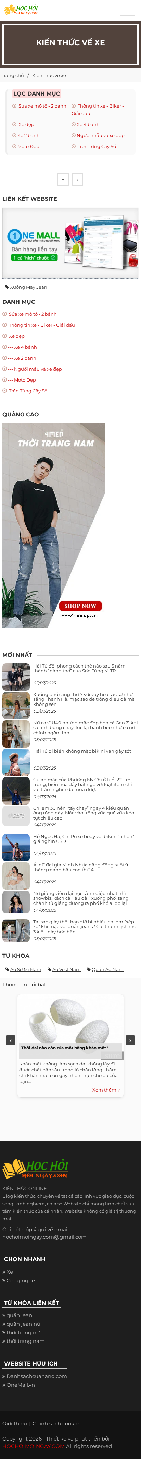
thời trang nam (26, 1341)
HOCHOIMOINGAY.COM (33, 1446)
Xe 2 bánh (28, 135)
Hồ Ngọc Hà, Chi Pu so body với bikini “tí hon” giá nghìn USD (83, 839)
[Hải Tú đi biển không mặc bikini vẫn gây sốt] (16, 765)
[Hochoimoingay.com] (20, 12)
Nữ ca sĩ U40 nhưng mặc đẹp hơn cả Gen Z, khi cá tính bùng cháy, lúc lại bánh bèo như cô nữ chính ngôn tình (85, 727)
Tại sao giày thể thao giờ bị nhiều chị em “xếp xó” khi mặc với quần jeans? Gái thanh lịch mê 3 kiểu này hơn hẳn (84, 926)
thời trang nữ (23, 1332)
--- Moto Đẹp (22, 380)
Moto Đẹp (28, 146)
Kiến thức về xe (49, 75)
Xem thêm (105, 1090)
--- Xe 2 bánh (22, 358)
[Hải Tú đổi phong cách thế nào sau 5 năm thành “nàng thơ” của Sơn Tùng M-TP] (16, 679)
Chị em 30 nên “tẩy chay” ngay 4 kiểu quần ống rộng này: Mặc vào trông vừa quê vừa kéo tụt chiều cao (83, 813)
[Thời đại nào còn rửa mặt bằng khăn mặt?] (69, 1025)
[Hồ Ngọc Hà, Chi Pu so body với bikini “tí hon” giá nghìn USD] (16, 850)
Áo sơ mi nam (25, 969)
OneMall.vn (21, 1385)
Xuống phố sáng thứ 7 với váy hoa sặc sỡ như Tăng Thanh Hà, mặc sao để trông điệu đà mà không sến (84, 699)
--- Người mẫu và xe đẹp (35, 369)
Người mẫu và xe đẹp (101, 135)
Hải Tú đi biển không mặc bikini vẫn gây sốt (82, 751)
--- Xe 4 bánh (22, 347)
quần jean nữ (23, 1324)
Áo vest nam (66, 969)
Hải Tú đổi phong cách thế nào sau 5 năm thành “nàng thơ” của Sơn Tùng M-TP (79, 668)
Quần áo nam (108, 969)
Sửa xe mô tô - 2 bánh (41, 106)
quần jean (19, 1315)
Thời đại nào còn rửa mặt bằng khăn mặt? (64, 1047)
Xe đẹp (25, 124)
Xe (10, 1272)
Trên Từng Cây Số (96, 146)
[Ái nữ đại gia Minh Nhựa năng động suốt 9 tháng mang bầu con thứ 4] (16, 880)
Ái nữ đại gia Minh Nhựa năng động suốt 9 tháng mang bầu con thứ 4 (80, 867)
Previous (10, 1040)
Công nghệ (21, 1280)
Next (130, 1040)
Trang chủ (13, 75)
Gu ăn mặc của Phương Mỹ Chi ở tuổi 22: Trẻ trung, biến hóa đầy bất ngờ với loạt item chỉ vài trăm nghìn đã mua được (82, 784)
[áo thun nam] (53, 525)
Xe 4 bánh (88, 124)
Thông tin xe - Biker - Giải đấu (41, 325)
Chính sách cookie (56, 1423)
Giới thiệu (14, 1423)
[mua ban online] (70, 243)
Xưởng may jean (28, 287)
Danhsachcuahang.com (37, 1376)
